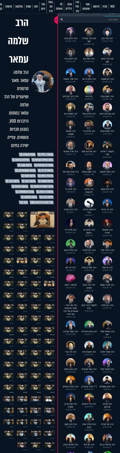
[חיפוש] (62, 19)
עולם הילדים (69, 6)
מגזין (105, 6)
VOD (112, 6)
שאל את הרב (50, 6)
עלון (36, 6)
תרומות (8, 6)
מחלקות (19, 6)
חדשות (96, 6)
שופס (28, 6)
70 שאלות (59, 6)
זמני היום (43, 6)
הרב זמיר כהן (77, 6)
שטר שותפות (86, 6)
